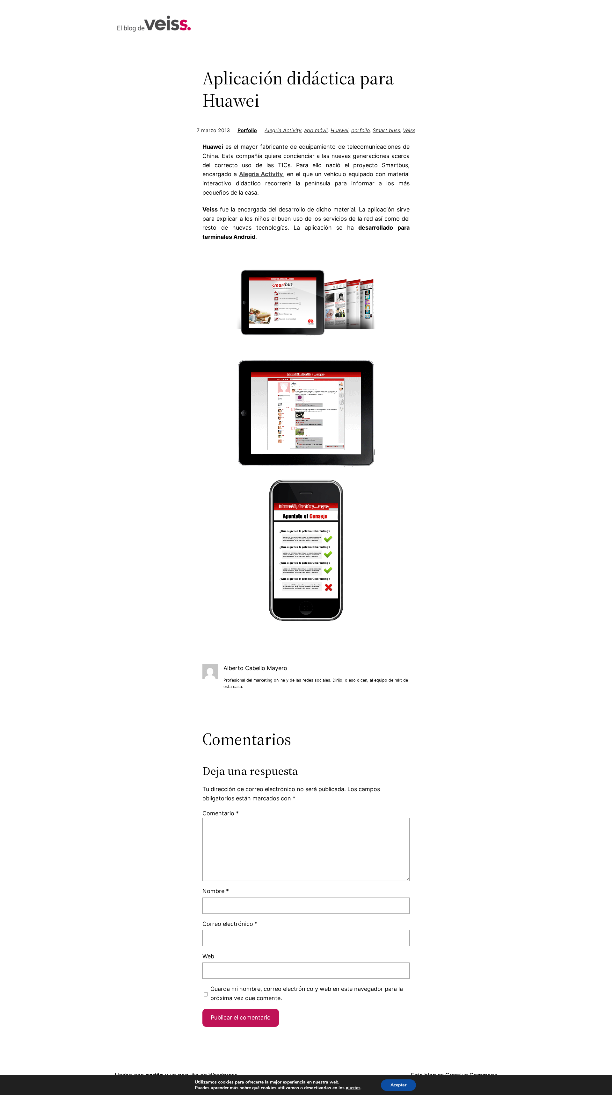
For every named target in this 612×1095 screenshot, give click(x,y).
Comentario (220, 813)
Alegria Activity (283, 130)
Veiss (409, 130)
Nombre (215, 891)
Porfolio (247, 130)
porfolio (360, 130)
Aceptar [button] (398, 1085)
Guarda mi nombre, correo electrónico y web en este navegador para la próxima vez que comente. (306, 993)
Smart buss (386, 130)
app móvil (316, 130)
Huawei (339, 130)
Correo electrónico (230, 923)
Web (208, 956)
